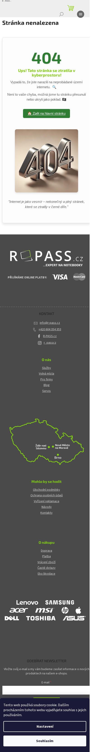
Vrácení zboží (46, 562)
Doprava (46, 551)
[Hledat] (61, 14)
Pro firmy (46, 379)
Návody (47, 507)
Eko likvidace (46, 574)
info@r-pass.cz (50, 323)
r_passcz (50, 342)
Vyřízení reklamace (46, 501)
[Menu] (80, 14)
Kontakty (46, 513)
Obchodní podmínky (46, 490)
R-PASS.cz (50, 336)
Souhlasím (44, 740)
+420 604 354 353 (50, 329)
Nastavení (45, 726)
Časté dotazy (46, 568)
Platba (46, 556)
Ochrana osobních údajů (46, 495)
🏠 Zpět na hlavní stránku (46, 113)
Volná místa (46, 374)
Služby (46, 368)
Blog (47, 385)
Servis (46, 391)
